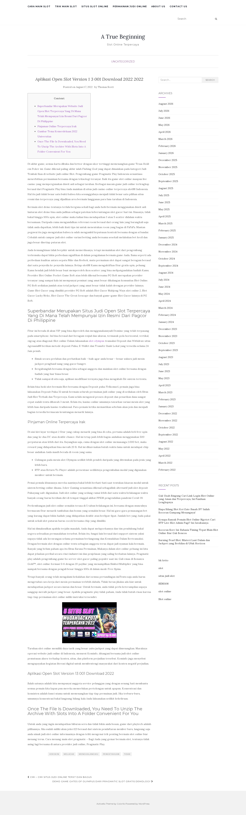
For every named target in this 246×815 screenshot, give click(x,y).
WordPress (143, 803)
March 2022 (165, 462)
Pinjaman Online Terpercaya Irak (57, 126)
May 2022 (163, 448)
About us (158, 6)
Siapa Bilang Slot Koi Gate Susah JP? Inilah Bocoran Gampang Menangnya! (184, 511)
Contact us (178, 6)
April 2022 (164, 455)
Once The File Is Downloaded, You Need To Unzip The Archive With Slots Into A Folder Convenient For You (61, 146)
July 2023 (163, 364)
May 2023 (163, 378)
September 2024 (168, 265)
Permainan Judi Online (130, 6)
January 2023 (166, 406)
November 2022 (167, 420)
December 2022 (167, 413)
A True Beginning (123, 36)
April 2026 (164, 132)
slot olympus (96, 341)
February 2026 (167, 146)
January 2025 (166, 237)
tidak (127, 754)
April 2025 (164, 216)
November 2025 (167, 167)
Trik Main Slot (66, 6)
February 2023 (167, 399)
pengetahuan (111, 754)
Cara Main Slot (39, 6)
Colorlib (121, 803)
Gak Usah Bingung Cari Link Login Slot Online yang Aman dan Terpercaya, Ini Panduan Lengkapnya (186, 499)
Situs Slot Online (94, 6)
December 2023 (167, 329)
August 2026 (165, 103)
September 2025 (168, 181)
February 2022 (167, 469)
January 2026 (166, 153)
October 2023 (166, 343)
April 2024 (164, 300)
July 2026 (163, 110)
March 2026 (165, 139)
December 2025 (167, 160)
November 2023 (167, 336)
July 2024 (163, 279)
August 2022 (165, 441)
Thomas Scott (106, 87)
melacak (69, 754)
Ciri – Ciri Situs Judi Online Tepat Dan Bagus (60, 777)
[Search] (216, 19)
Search (210, 80)
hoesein (54, 754)
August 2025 (165, 188)
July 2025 (163, 195)
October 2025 (166, 174)
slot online (164, 591)
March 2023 (165, 392)
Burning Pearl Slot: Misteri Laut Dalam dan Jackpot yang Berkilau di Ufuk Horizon (184, 542)
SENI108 (163, 583)
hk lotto (163, 560)
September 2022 (168, 434)
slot (160, 568)
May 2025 (164, 209)
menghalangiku (88, 754)
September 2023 (168, 350)
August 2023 (165, 357)
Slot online (164, 599)
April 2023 (164, 385)
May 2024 (164, 293)
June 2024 (164, 286)
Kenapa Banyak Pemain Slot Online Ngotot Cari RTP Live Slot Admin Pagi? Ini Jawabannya (186, 521)
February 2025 (167, 230)
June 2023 (164, 371)
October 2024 (166, 258)
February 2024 (167, 315)
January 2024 (166, 322)
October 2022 (166, 427)
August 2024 (165, 272)
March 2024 (165, 308)
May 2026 (164, 125)
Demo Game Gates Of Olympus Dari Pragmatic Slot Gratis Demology (101, 781)
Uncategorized (123, 61)
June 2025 (164, 202)
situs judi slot (166, 576)
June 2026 (164, 117)
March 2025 (165, 223)
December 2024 (167, 244)
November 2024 (167, 251)
